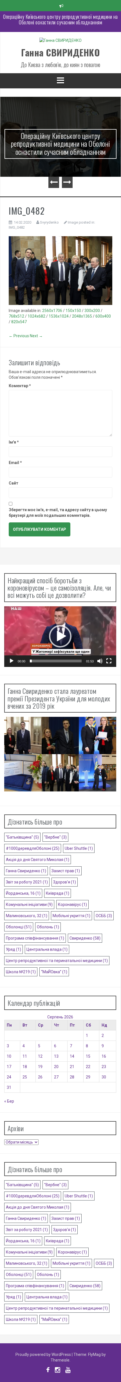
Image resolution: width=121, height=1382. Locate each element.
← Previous (19, 336)
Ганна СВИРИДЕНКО (60, 52)
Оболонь (48, 927)
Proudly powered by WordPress (43, 1354)
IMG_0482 (17, 227)
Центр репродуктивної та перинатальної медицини (57, 960)
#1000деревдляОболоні (32, 848)
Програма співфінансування (35, 938)
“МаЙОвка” (54, 972)
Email (15, 462)
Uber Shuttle (79, 848)
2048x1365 (82, 316)
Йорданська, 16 (23, 893)
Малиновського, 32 (26, 915)
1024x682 (36, 316)
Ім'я (14, 442)
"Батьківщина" (22, 837)
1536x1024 (59, 316)
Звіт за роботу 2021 (27, 882)
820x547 (19, 322)
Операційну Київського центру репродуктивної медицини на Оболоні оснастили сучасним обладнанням (60, 143)
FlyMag (94, 1354)
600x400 (103, 316)
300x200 (92, 310)
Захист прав (65, 871)
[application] (60, 636)
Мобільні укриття (71, 915)
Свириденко (85, 938)
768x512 (16, 316)
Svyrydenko (49, 222)
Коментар (20, 386)
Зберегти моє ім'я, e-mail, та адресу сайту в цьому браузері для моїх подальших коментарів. (58, 513)
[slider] (56, 661)
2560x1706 (52, 310)
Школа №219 (21, 972)
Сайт (13, 483)
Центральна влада (47, 949)
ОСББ (104, 915)
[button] (60, 636)
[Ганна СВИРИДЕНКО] (60, 42)
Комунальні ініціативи (29, 904)
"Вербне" (55, 837)
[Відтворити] (11, 661)
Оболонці (19, 927)
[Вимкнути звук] (100, 661)
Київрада (57, 893)
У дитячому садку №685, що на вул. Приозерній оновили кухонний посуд (61, 19)
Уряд (13, 949)
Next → (36, 336)
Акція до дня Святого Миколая (37, 859)
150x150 (73, 310)
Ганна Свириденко (26, 871)
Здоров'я (64, 882)
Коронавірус (72, 904)
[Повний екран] (109, 661)
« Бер (9, 1101)
